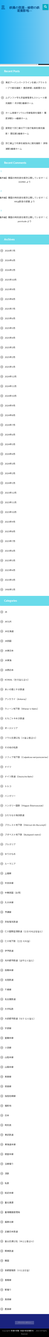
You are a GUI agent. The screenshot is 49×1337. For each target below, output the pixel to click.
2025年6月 (10, 318)
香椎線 (8, 1280)
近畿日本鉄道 (11, 1232)
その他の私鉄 (11, 748)
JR (6, 612)
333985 (24, 182)
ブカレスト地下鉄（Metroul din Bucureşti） (26, 825)
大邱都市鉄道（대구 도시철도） (20, 1019)
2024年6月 (10, 435)
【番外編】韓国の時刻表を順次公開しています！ (23, 178)
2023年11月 (10, 502)
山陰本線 (9, 1057)
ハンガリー (10, 796)
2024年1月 (10, 483)
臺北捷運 (9, 1203)
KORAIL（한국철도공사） (17, 680)
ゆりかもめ (10, 854)
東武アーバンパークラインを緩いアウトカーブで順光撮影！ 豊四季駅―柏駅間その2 (26, 85)
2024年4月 (10, 454)
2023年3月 (10, 580)
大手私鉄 (9, 1009)
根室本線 (9, 1154)
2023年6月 (10, 551)
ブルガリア (10, 844)
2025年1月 (10, 367)
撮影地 (8, 1106)
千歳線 (8, 990)
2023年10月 (10, 512)
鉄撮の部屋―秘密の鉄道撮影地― (24, 9)
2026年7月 (10, 251)
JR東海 (8, 660)
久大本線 (9, 902)
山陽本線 (9, 1067)
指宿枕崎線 (10, 1096)
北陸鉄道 (9, 980)
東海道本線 (10, 1144)
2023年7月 (10, 541)
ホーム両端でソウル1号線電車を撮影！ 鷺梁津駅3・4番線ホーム (25, 116)
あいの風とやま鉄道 (14, 689)
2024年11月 (10, 386)
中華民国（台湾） (13, 893)
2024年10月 (10, 396)
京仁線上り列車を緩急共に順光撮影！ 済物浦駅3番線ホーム (26, 146)
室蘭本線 (9, 1038)
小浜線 (8, 1048)
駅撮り (8, 1290)
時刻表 (8, 1125)
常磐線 (8, 1077)
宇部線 (8, 1028)
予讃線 (8, 912)
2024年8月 (10, 415)
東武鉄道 (9, 1135)
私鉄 (7, 1183)
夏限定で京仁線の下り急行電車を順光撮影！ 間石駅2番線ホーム (25, 131)
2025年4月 (10, 338)
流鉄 (7, 1174)
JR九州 (8, 622)
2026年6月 (10, 260)
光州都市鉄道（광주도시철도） (20, 961)
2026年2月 (10, 270)
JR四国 (8, 641)
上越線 (8, 873)
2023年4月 (10, 570)
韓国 (7, 1261)
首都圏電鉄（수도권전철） (18, 1270)
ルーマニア (10, 864)
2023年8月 (10, 531)
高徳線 (8, 1299)
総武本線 (9, 1193)
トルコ (8, 786)
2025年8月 (10, 299)
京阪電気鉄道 (11, 922)
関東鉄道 (9, 1251)
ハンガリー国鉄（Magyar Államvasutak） (25, 806)
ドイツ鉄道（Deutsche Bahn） (20, 777)
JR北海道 (9, 631)
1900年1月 (10, 590)
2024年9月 (10, 406)
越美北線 (9, 1222)
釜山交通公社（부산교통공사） (20, 1241)
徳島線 (8, 1086)
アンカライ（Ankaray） (16, 699)
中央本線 (9, 883)
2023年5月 (10, 561)
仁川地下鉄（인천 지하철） (18, 941)
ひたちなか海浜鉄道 (14, 815)
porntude (24, 221)
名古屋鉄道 (10, 999)
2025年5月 (10, 328)
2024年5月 (10, 444)
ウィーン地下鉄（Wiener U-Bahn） (22, 709)
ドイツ (8, 767)
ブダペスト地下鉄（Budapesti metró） (23, 835)
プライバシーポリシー (24, 1322)
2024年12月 (10, 377)
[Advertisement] (24, 38)
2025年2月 (10, 357)
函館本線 (9, 970)
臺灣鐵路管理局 (12, 1212)
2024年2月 (10, 473)
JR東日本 (9, 651)
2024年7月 (10, 425)
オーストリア (11, 728)
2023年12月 (10, 493)
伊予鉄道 (9, 951)
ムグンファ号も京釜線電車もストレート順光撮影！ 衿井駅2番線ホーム (26, 100)
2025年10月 (10, 280)
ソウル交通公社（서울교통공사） (21, 738)
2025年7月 (10, 309)
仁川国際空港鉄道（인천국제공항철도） (24, 931)
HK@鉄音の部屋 (24, 202)
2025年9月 (10, 289)
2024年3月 (10, 464)
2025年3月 (10, 347)
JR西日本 (9, 670)
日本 (7, 1115)
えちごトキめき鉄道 (14, 718)
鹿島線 (8, 1309)
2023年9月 (10, 522)
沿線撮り (9, 1164)
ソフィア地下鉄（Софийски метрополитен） (27, 757)
